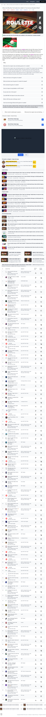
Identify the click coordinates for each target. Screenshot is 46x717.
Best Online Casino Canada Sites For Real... (13, 645)
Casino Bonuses (10, 237)
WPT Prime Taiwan (11, 556)
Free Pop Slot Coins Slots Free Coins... (13, 430)
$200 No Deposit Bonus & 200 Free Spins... (13, 285)
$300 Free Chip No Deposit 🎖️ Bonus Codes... (13, 509)
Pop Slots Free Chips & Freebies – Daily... (12, 464)
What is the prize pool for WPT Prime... (12, 555)
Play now (34, 162)
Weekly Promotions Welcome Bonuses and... (13, 596)
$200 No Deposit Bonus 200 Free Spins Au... (13, 631)
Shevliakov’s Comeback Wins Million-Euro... (13, 398)
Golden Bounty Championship (16, 241)
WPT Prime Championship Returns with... (13, 659)
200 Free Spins (18, 185)
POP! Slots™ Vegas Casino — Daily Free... (13, 394)
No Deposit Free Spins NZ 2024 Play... (12, 490)
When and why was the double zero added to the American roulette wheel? (21, 4)
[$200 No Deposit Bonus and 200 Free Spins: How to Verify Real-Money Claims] (4, 185)
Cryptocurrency (17, 229)
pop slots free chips (11, 307)
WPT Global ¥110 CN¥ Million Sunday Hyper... (13, 582)
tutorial (9, 516)
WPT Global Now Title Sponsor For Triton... (13, 681)
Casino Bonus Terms (18, 174)
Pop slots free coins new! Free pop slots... (13, 363)
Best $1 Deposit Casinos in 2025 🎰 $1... (12, 685)
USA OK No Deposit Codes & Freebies (13, 296)
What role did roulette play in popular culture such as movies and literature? (13, 112)
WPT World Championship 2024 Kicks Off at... (12, 672)
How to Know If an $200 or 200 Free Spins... (13, 425)
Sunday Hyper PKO (11, 407)
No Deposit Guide (22, 189)
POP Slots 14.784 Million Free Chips (13, 328)
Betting (16, 221)
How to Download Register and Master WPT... (13, 619)
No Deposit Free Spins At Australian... (12, 591)
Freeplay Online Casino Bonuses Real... (12, 562)
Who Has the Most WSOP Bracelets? (12, 530)
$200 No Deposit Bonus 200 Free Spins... (13, 291)
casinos (32, 54)
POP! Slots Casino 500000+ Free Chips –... (13, 332)
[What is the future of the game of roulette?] (4, 228)
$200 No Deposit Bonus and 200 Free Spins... (13, 504)
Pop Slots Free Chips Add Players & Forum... (12, 340)
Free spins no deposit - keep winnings (30, 714)
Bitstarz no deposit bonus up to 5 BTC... (13, 538)
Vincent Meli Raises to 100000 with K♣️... (13, 277)
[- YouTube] (4, 232)
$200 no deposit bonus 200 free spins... (13, 447)
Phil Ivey (9, 697)
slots (27, 1)
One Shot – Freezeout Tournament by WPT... (12, 663)
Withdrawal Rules (22, 199)
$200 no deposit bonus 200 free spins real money (13, 274)
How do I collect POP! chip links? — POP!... (12, 438)
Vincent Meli (10, 278)
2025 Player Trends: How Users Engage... (12, 623)
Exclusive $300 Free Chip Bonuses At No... (12, 690)
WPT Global (9, 241)
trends (9, 624)
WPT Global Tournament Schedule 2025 (12, 385)
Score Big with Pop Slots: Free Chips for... (13, 610)
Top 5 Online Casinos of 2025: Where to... (13, 315)
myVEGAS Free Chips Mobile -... (13, 434)
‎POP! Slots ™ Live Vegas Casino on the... (12, 601)
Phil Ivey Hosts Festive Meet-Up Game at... (13, 696)
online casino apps (11, 523)
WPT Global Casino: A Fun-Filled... (13, 390)
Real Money (19, 237)
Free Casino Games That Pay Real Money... (13, 351)
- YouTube (10, 343)
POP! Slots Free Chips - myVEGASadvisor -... (12, 469)
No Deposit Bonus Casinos (13, 382)
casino (37, 1)
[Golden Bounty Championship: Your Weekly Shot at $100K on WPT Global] (4, 240)
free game (32, 1)
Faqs (4, 4)
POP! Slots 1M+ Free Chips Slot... (13, 627)
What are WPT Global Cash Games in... (13, 377)
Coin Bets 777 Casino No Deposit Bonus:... (12, 676)
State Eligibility (23, 181)
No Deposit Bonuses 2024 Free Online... (13, 654)
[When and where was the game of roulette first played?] (4, 217)
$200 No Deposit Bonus (11, 185)
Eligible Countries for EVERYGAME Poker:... (12, 281)
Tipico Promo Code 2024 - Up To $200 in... (13, 452)
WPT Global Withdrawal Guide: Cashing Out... (13, 324)
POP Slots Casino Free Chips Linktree (13, 457)
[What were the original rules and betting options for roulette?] (4, 221)
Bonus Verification (24, 185)
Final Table (10, 483)
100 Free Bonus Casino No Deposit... (12, 319)
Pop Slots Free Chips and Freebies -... (12, 358)
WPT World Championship (12, 673)
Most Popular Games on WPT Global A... (13, 534)
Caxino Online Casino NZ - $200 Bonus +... (12, 367)
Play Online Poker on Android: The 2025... (13, 650)
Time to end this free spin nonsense (12, 272)
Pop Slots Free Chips (11, 233)
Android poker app (11, 651)
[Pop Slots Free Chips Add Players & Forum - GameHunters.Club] (4, 248)
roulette (23, 49)
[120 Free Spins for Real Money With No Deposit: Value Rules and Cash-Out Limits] (4, 188)
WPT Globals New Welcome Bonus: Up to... (13, 486)
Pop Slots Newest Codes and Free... (13, 641)
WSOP (9, 399)
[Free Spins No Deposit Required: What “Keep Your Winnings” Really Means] (4, 173)
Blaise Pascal (13, 225)
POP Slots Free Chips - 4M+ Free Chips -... (13, 586)
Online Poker (24, 241)
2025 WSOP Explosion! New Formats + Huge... (13, 668)
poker (9, 616)
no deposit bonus (11, 403)
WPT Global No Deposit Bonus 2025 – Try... (13, 402)
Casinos (12, 221)
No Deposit (15, 237)
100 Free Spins (9, 199)
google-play (10, 336)
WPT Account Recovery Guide (12, 410)
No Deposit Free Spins (10, 174)
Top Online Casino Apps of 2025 (13, 522)
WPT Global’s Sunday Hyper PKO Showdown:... (13, 406)
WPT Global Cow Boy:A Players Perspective (13, 301)
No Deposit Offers (15, 199)
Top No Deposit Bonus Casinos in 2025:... (12, 381)
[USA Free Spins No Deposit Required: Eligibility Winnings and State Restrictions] (4, 181)
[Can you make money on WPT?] (4, 244)
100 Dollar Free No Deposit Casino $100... (13, 309)
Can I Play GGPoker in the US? (13, 418)
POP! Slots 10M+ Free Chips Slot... (13, 578)
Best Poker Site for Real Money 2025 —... (12, 442)
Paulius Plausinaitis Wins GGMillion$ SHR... (12, 615)
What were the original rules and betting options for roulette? (33, 112)
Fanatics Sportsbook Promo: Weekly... (13, 372)
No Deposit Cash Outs (12, 525)
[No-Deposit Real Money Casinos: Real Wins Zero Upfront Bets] (4, 236)
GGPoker (9, 419)
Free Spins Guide (17, 181)
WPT (9, 411)
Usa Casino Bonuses (10, 181)
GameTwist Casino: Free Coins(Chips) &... (12, 543)
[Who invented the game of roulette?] (4, 224)
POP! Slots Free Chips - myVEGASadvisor (12, 305)
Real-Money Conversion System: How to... (12, 515)
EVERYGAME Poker (11, 282)
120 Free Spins (9, 189)
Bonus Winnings (24, 174)
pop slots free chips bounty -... (13, 574)
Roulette (9, 221)
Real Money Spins (15, 189)
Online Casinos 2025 (11, 316)
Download (43, 1)
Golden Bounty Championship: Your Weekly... (13, 700)
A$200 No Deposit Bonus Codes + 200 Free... (12, 499)
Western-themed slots (12, 302)
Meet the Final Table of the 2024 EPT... (13, 482)
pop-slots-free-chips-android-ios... (13, 347)
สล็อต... (9, 570)
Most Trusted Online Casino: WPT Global (13, 473)
